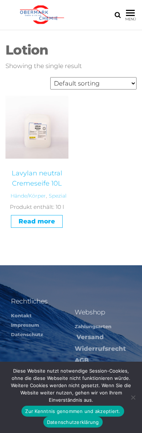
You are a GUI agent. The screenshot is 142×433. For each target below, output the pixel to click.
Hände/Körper (28, 196)
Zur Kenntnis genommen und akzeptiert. (72, 411)
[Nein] (133, 397)
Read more (37, 221)
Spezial (58, 196)
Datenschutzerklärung (73, 422)
